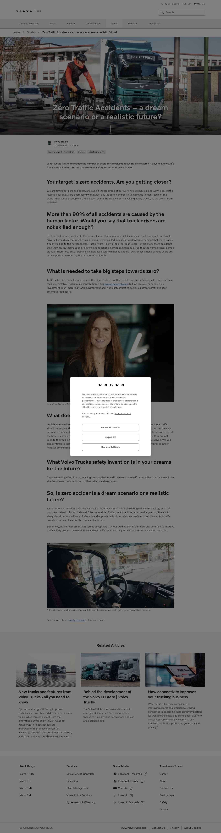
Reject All (110, 437)
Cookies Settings (110, 447)
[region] (110, 416)
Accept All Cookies (110, 427)
